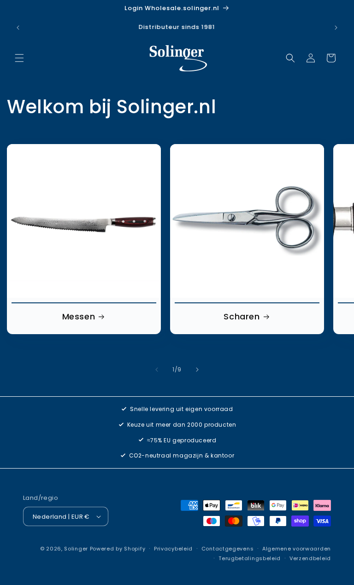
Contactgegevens (227, 548)
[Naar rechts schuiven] (197, 369)
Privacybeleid (173, 548)
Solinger (76, 548)
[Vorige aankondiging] (18, 27)
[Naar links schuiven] (157, 369)
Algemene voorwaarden (296, 548)
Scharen (242, 316)
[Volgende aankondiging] (336, 27)
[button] (19, 58)
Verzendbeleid (310, 558)
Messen (78, 316)
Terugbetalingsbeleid (249, 558)
